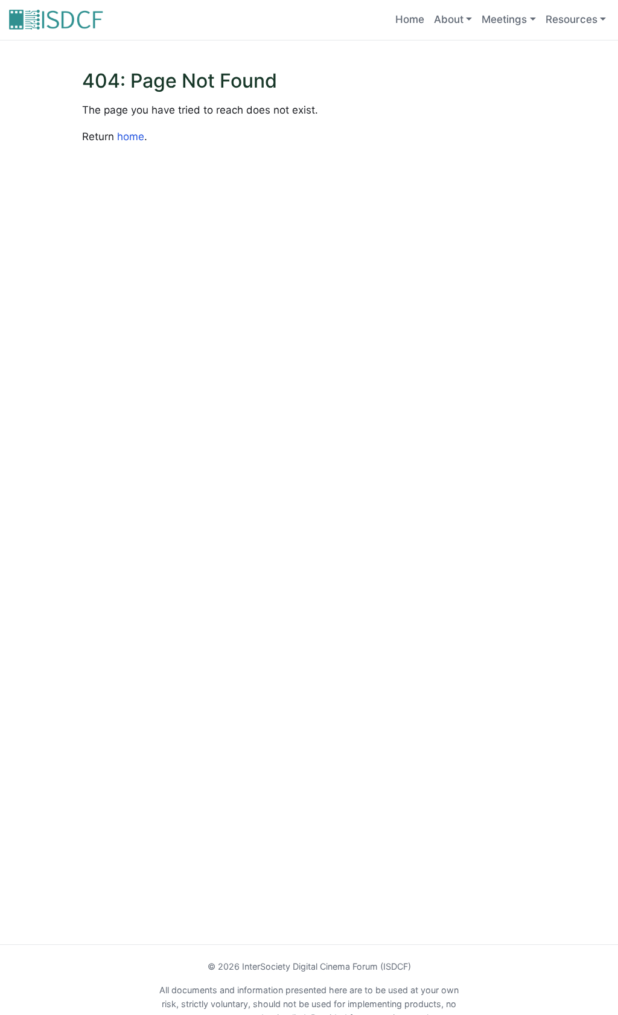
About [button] (449, 19)
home (130, 136)
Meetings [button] (504, 19)
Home (409, 19)
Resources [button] (571, 19)
